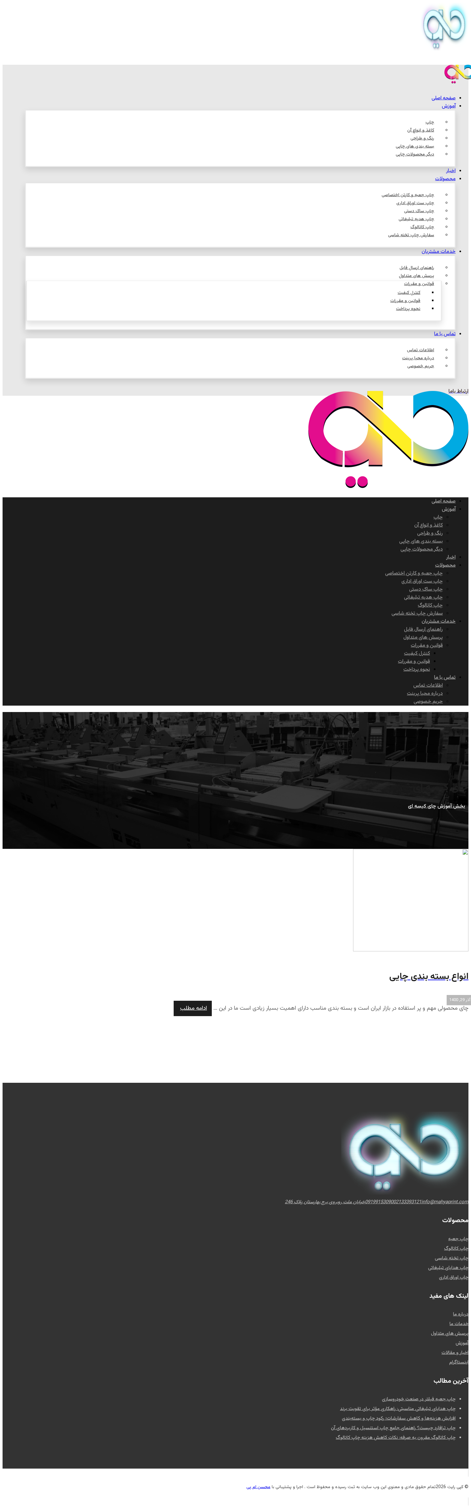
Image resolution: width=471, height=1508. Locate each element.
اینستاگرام (458, 1362)
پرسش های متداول (449, 1333)
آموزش (462, 1343)
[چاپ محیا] (388, 487)
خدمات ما (459, 1324)
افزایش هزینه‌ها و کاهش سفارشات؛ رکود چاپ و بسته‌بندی (399, 1418)
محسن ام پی (258, 1487)
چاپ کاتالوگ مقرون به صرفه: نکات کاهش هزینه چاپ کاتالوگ (396, 1437)
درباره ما (460, 1314)
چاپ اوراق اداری (453, 1277)
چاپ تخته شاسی (451, 1258)
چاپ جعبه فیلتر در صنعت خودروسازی (419, 1399)
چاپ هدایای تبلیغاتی (448, 1268)
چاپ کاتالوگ (456, 1248)
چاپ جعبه (458, 1239)
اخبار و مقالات (455, 1352)
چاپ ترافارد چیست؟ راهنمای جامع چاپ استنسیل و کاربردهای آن (393, 1428)
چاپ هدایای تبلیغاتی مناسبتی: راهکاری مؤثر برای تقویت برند (398, 1409)
